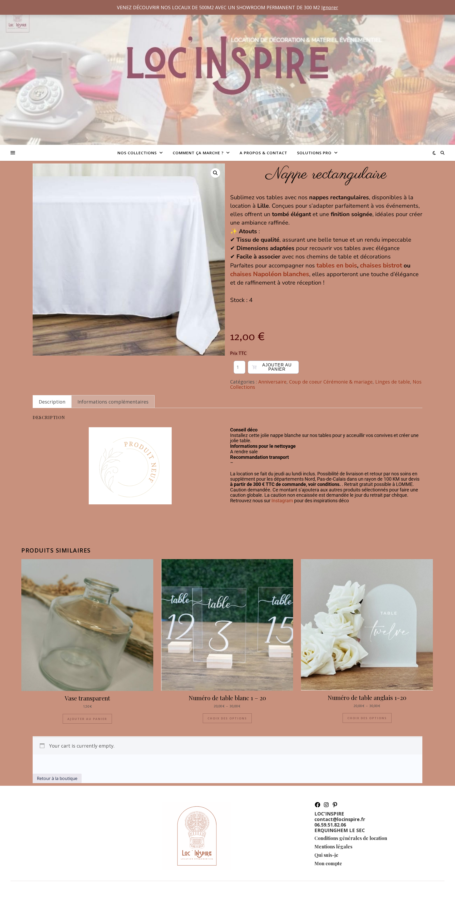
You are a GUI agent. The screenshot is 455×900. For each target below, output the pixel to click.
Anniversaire (272, 382)
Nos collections (137, 152)
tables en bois (336, 265)
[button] (215, 173)
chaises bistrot (381, 265)
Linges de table (392, 382)
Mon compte (328, 863)
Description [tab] (52, 402)
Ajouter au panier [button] (87, 719)
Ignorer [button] (329, 7)
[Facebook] (317, 806)
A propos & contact (263, 152)
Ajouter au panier (277, 367)
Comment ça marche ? (198, 152)
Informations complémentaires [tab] (113, 402)
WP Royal (48, 890)
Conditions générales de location (350, 838)
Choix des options (227, 718)
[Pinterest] (335, 806)
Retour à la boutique (57, 778)
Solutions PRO (314, 152)
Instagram (282, 500)
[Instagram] (326, 806)
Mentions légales (333, 846)
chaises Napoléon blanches (269, 274)
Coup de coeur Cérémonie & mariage (331, 382)
